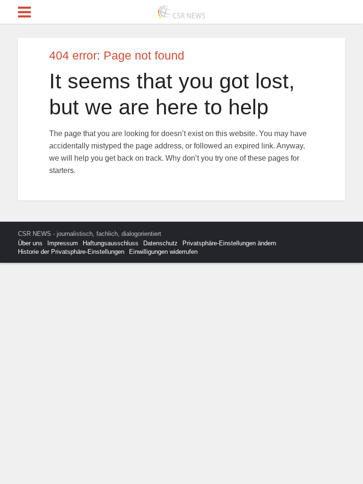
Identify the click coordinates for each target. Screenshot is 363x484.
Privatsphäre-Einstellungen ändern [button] (229, 243)
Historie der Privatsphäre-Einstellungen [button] (71, 251)
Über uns (30, 243)
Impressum (62, 243)
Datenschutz (160, 243)
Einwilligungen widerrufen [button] (163, 251)
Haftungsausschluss (110, 243)
